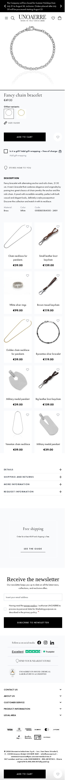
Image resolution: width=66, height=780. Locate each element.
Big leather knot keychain (48, 399)
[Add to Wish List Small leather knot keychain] (58, 226)
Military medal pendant (17, 399)
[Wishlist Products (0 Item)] (53, 18)
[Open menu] (6, 18)
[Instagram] (46, 643)
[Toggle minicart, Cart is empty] (59, 18)
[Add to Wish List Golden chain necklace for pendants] (27, 320)
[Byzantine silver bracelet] (48, 332)
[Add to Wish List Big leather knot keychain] (58, 369)
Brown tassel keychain (48, 305)
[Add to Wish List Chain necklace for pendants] (27, 226)
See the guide (33, 548)
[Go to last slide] (5, 6)
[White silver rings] (18, 285)
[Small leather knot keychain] (48, 236)
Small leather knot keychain (48, 257)
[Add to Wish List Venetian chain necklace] (27, 415)
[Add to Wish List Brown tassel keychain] (58, 275)
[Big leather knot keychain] (48, 379)
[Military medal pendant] (18, 379)
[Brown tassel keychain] (48, 285)
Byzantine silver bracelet (48, 354)
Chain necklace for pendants (17, 257)
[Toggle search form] (12, 18)
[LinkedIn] (52, 643)
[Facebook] (39, 643)
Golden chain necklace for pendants (17, 352)
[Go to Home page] (33, 18)
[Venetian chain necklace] (18, 424)
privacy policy (30, 605)
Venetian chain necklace (18, 444)
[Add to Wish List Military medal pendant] (27, 369)
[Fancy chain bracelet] (21, 114)
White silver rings (17, 305)
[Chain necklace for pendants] (18, 236)
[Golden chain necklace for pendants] (18, 330)
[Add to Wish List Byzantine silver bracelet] (58, 320)
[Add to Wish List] (57, 137)
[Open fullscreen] (33, 57)
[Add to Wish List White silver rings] (27, 275)
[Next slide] (60, 6)
